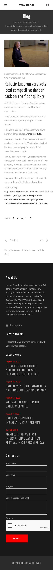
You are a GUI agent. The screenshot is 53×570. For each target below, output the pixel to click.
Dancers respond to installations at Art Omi (23, 420)
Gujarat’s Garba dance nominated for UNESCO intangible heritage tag (22, 370)
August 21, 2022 (13, 382)
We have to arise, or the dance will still (22, 404)
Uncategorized (29, 22)
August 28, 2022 (13, 361)
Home (16, 22)
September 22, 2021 (14, 73)
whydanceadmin (37, 73)
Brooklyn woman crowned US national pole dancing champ (26, 388)
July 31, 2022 (12, 430)
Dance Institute (33, 133)
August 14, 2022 (13, 398)
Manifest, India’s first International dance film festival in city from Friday (25, 438)
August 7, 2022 (12, 414)
